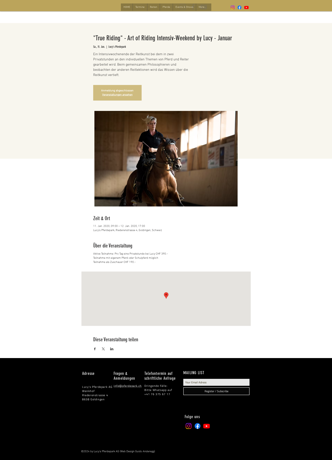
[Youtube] (246, 7)
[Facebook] (239, 7)
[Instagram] (232, 7)
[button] (140, 7)
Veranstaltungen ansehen (117, 95)
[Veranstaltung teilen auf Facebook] (94, 349)
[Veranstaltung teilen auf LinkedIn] (111, 349)
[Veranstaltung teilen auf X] (103, 349)
